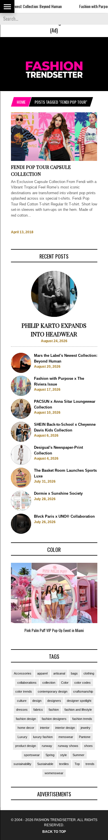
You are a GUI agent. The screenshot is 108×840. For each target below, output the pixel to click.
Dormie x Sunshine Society (58, 493)
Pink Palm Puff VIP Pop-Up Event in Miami (54, 630)
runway (47, 745)
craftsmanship (83, 691)
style (63, 755)
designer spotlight (79, 700)
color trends (23, 691)
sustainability (22, 764)
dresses (22, 709)
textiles (64, 764)
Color (65, 682)
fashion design (26, 718)
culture (21, 700)
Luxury (22, 737)
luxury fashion (43, 737)
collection (48, 682)
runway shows (68, 745)
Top (77, 764)
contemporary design (52, 691)
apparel (42, 673)
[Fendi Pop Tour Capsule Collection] (54, 159)
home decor (26, 727)
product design (25, 745)
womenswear (54, 773)
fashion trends (82, 718)
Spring (50, 755)
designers (54, 700)
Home (21, 102)
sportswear (32, 755)
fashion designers (54, 718)
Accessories (22, 673)
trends (90, 764)
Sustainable (45, 764)
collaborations (27, 682)
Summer (78, 755)
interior (45, 727)
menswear (65, 737)
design (36, 700)
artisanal (59, 673)
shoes (88, 745)
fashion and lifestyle (78, 709)
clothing (89, 673)
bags (74, 673)
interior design (65, 727)
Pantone (84, 737)
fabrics (38, 709)
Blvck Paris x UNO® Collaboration (64, 516)
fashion (54, 709)
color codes (82, 682)
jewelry (85, 727)
